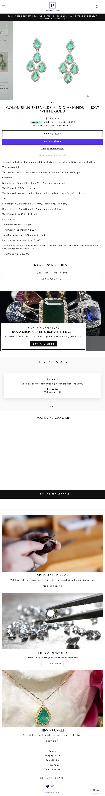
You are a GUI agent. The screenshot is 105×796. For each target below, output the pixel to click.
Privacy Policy (52, 764)
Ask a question (52, 279)
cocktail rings (43, 344)
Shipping (48, 125)
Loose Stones (52, 663)
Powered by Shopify (52, 792)
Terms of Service (52, 769)
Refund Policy (52, 760)
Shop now (52, 741)
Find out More (52, 586)
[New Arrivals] (52, 698)
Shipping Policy (52, 755)
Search (52, 751)
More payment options (52, 148)
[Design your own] (52, 543)
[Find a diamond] (52, 621)
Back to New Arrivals (54, 494)
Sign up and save (52, 778)
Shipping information (52, 273)
